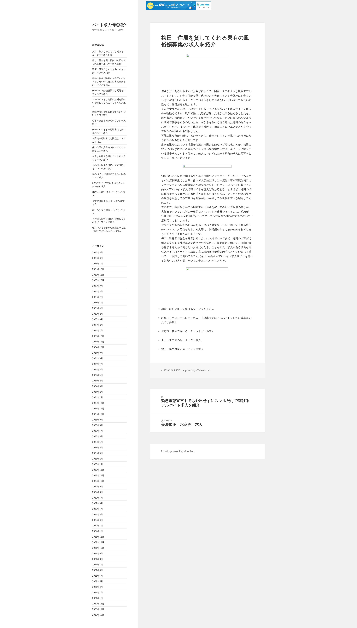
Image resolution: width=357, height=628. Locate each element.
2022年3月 (97, 520)
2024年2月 (97, 391)
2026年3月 (97, 252)
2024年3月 (97, 386)
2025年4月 (97, 313)
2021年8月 (97, 559)
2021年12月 (98, 536)
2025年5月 (97, 308)
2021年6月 (97, 570)
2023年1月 (97, 464)
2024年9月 (97, 352)
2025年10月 (98, 280)
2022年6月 (97, 503)
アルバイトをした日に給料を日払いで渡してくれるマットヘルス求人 (109, 103)
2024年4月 (97, 380)
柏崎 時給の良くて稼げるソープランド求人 (187, 309)
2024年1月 (97, 397)
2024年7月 (97, 363)
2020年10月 (98, 614)
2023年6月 (97, 436)
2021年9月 (97, 553)
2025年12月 (98, 269)
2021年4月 (97, 581)
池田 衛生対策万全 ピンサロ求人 (182, 349)
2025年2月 (97, 324)
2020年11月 (98, 609)
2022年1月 (97, 531)
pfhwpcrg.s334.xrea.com (197, 370)
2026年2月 (97, 258)
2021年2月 (97, 592)
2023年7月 (97, 430)
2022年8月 (97, 492)
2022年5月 (97, 508)
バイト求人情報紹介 (109, 24)
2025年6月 (97, 302)
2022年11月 (98, 475)
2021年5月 (97, 575)
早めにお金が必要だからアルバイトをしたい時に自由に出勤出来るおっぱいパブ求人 (109, 81)
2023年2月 (97, 458)
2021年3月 (97, 586)
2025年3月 (97, 319)
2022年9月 (97, 486)
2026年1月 (97, 263)
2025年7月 (97, 297)
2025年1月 (97, 330)
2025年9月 (97, 285)
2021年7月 (97, 564)
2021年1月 (97, 598)
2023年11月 (98, 408)
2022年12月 (98, 469)
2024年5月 (97, 375)
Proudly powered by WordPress (178, 451)
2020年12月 (98, 603)
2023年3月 (97, 453)
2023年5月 (97, 441)
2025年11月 (98, 274)
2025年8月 (97, 291)
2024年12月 (98, 336)
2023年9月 (97, 419)
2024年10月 (98, 347)
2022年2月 (97, 525)
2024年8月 (97, 358)
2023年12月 (98, 402)
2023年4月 (97, 447)
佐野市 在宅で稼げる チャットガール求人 (187, 331)
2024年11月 (98, 341)
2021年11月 (98, 542)
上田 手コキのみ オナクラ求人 (181, 340)
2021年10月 (98, 547)
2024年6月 (97, 369)
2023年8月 (97, 425)
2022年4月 (97, 514)
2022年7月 (97, 497)
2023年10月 (98, 414)
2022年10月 (98, 480)
